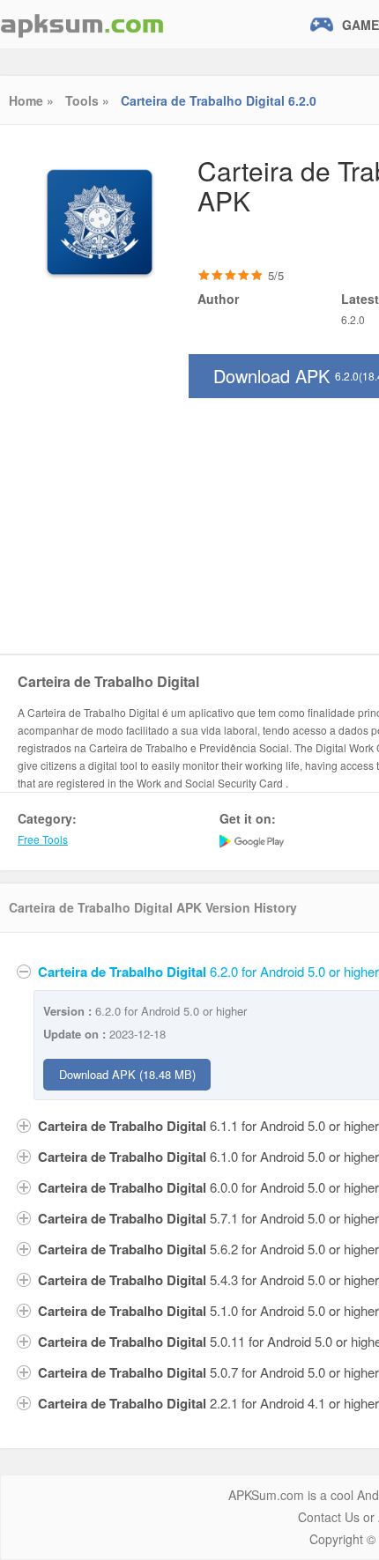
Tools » (87, 100)
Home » (31, 100)
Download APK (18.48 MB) (127, 1074)
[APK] (82, 24)
